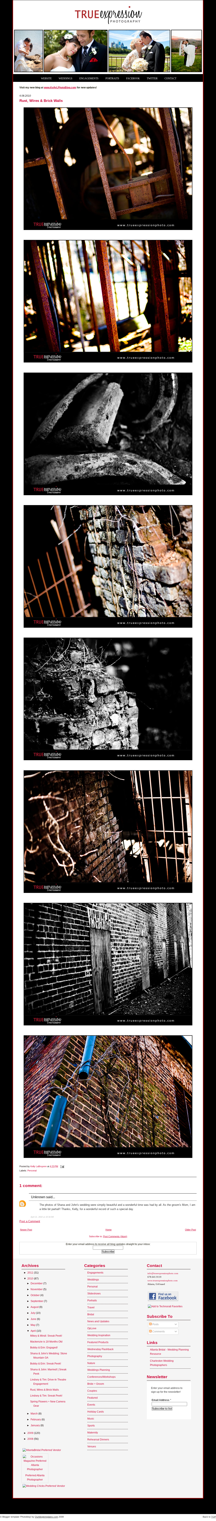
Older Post (190, 1229)
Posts (155, 1324)
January (35, 1425)
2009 (30, 1433)
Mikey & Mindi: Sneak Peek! (46, 1335)
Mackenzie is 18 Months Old (46, 1341)
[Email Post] (62, 1166)
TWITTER (152, 78)
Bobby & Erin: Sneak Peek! (45, 1363)
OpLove (91, 1328)
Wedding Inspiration (98, 1335)
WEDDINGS (65, 78)
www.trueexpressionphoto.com (162, 1280)
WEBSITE (46, 78)
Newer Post (26, 1229)
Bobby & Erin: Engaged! (44, 1347)
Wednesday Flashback (100, 1349)
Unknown (38, 1197)
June (34, 1319)
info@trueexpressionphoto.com (162, 1273)
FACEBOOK (133, 78)
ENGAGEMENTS (89, 78)
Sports (91, 1425)
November (37, 1289)
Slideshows (94, 1293)
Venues (91, 1446)
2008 (30, 1438)
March (34, 1413)
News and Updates (98, 1321)
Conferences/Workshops (101, 1376)
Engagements (95, 1272)
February (36, 1419)
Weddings (93, 1279)
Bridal (90, 1314)
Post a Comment (29, 1221)
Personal (31, 1170)
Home (108, 1229)
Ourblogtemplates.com (46, 1517)
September (37, 1301)
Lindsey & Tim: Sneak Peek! (46, 1395)
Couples (92, 1390)
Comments (158, 1331)
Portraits (92, 1300)
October (35, 1295)
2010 (30, 1278)
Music (90, 1418)
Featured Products (97, 1342)
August (35, 1307)
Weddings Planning (98, 1369)
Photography (94, 1356)
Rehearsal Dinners (98, 1439)
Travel (90, 1307)
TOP (213, 1517)
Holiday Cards (95, 1411)
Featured (92, 1397)
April (33, 1330)
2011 (30, 1272)
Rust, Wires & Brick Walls (44, 1389)
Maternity (92, 1432)
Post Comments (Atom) (115, 1236)
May (33, 1325)
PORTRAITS (112, 78)
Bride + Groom (95, 1383)
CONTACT (170, 78)
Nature (91, 1363)
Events (91, 1404)
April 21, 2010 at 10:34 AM (42, 1217)
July (33, 1312)
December (37, 1283)
